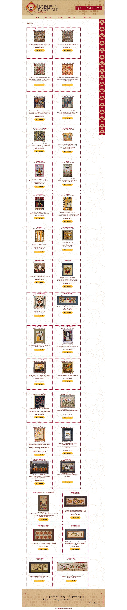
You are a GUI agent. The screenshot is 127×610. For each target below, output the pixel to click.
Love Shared (68, 393)
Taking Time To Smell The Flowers (67, 326)
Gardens (67, 28)
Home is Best (67, 459)
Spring (67, 161)
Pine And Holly (71, 558)
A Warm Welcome (75, 525)
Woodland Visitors (39, 260)
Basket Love (68, 62)
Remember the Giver (67, 227)
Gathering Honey (75, 492)
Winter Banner (39, 194)
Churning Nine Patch (68, 95)
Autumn (68, 194)
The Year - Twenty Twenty (39, 128)
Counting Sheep (39, 558)
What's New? (72, 17)
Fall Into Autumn (40, 95)
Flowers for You (67, 359)
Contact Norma (86, 17)
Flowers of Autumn (39, 28)
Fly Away (39, 227)
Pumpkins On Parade (43, 525)
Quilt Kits (60, 17)
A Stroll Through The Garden (39, 359)
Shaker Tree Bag (39, 393)
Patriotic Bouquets (67, 293)
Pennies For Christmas (39, 62)
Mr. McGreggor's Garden (40, 459)
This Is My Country (39, 326)
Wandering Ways (39, 426)
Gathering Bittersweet (39, 293)
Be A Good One (67, 426)
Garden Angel (36, 492)
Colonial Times (67, 260)
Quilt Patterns (48, 17)
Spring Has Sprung (67, 128)
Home (37, 17)
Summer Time (39, 161)
